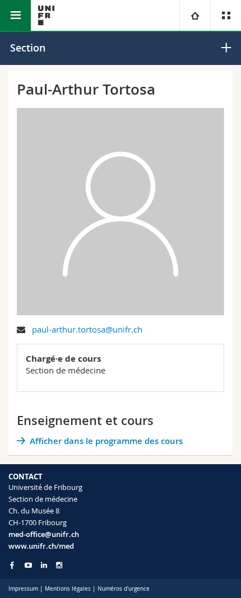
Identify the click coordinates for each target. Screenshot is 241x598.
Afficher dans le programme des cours (106, 441)
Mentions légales (68, 588)
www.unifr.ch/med (41, 546)
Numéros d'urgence (124, 588)
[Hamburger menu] (15, 15)
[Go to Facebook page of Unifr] (12, 565)
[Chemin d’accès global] (194, 15)
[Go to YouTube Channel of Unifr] (28, 565)
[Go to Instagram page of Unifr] (59, 565)
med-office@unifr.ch (43, 534)
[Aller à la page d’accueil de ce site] (46, 15)
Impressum (23, 588)
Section (27, 47)
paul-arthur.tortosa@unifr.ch (87, 329)
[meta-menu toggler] (225, 15)
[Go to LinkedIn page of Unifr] (44, 565)
